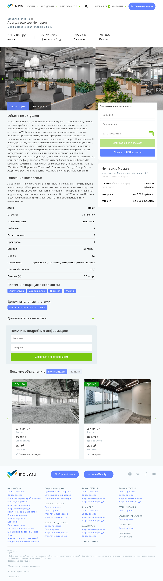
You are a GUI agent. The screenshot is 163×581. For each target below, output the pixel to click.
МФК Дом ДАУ (125, 536)
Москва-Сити (14, 488)
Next (154, 419)
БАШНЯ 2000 (125, 524)
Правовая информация (18, 561)
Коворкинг (12, 521)
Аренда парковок (16, 518)
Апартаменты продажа (19, 505)
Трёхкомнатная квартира (58, 498)
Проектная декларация (18, 571)
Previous (9, 419)
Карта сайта (13, 576)
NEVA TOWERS (88, 525)
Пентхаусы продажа (17, 501)
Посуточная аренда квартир (22, 511)
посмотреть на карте (115, 176)
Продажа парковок (17, 515)
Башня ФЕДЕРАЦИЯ (54, 503)
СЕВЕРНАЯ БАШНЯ (127, 507)
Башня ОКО (87, 507)
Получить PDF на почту (128, 152)
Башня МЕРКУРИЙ (128, 488)
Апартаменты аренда (18, 508)
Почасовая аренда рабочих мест (24, 498)
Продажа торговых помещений (23, 541)
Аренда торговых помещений (22, 538)
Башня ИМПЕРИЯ (90, 488)
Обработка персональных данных (23, 566)
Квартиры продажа (54, 488)
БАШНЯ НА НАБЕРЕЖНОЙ (131, 515)
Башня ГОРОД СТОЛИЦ (56, 522)
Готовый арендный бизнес (21, 528)
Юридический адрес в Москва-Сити (23, 533)
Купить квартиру (16, 525)
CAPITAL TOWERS (90, 541)
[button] (2, 79)
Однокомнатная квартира (58, 491)
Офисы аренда (14, 494)
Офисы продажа (15, 491)
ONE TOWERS (125, 533)
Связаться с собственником (51, 356)
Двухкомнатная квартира (58, 494)
